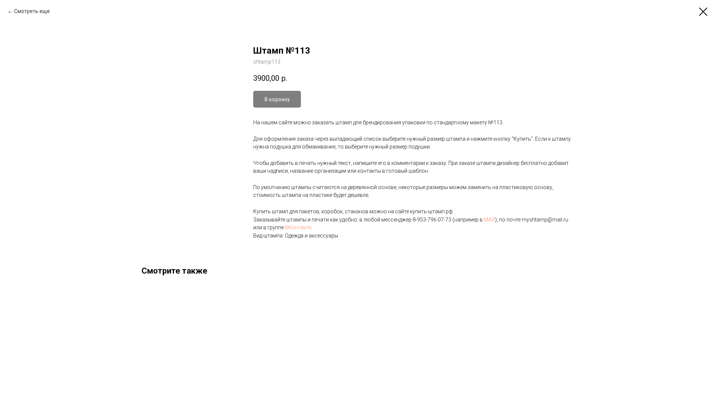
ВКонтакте (298, 227)
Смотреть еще (32, 11)
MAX (489, 220)
